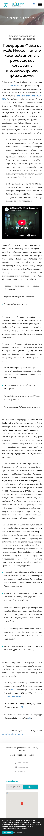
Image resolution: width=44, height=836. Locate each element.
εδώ (12, 689)
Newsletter (12, 781)
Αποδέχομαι (7, 832)
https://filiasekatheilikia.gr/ (12, 734)
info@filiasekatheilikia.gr (13, 696)
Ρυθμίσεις (19, 832)
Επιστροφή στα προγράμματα (20, 17)
